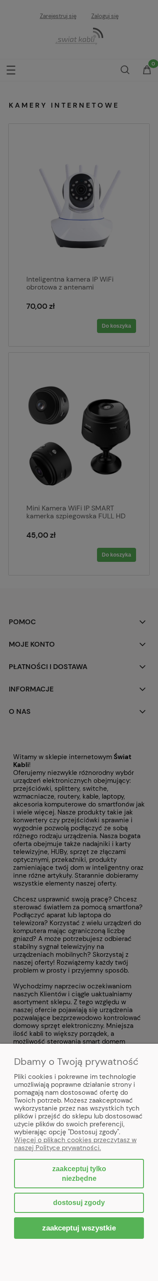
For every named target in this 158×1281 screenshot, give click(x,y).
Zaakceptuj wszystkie (79, 1227)
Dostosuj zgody (79, 1202)
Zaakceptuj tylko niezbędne (79, 1173)
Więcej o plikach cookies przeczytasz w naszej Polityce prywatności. (75, 1144)
